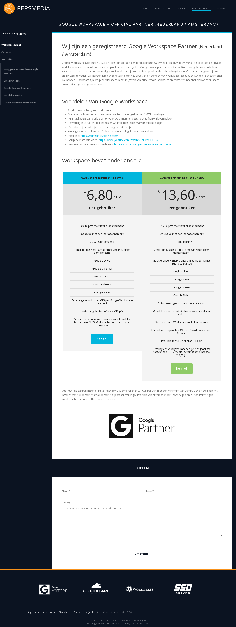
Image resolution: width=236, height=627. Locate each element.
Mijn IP (90, 612)
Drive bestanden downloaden (20, 102)
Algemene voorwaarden (42, 612)
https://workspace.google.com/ (99, 135)
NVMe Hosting (163, 8)
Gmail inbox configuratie (17, 88)
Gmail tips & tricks (13, 95)
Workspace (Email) (11, 44)
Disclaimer (65, 612)
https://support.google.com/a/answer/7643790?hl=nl (145, 144)
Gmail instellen (12, 80)
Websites (144, 8)
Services (181, 8)
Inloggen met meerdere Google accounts (21, 71)
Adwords (6, 52)
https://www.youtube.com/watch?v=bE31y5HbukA (128, 140)
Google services (201, 8)
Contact (222, 8)
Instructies (7, 59)
